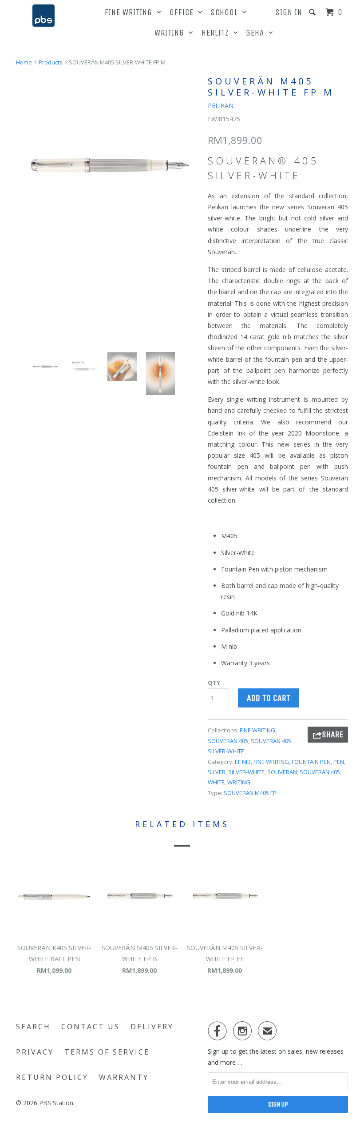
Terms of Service (107, 1052)
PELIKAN (220, 105)
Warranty (124, 1077)
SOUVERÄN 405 (228, 741)
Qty (214, 683)
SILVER (217, 772)
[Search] (313, 12)
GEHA (257, 33)
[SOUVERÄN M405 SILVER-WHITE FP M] (107, 165)
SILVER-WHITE (246, 772)
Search (33, 1026)
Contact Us (90, 1026)
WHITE (216, 782)
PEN (338, 762)
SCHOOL (226, 12)
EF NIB (243, 762)
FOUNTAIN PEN (311, 762)
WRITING (171, 33)
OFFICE (184, 12)
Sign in (288, 12)
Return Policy (52, 1077)
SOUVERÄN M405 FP (250, 793)
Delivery (152, 1026)
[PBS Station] (43, 15)
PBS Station (56, 1103)
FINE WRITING (131, 12)
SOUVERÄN (282, 772)
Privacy (35, 1052)
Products (51, 62)
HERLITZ (217, 33)
